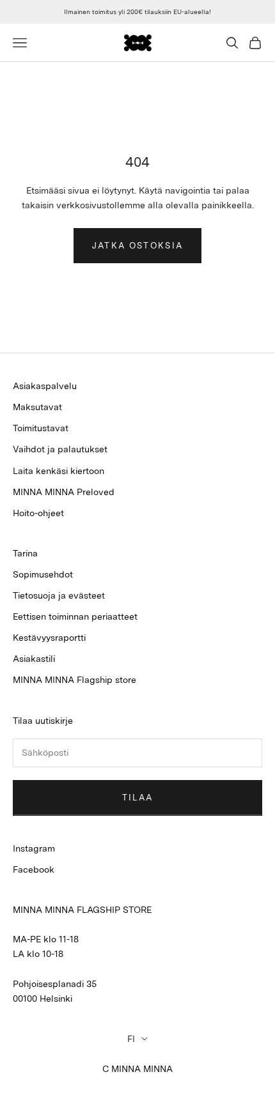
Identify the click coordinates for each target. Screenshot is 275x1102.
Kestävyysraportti (49, 637)
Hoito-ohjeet (38, 513)
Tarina (25, 553)
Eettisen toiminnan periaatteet (75, 616)
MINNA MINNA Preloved (63, 492)
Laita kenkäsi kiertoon (58, 471)
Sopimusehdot (43, 574)
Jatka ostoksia (138, 245)
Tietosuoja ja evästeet (59, 595)
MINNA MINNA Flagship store (74, 680)
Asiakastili (34, 659)
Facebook (33, 869)
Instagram (34, 848)
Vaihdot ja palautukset (60, 449)
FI (131, 1039)
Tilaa (137, 797)
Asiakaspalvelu (45, 386)
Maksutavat (37, 407)
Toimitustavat (40, 428)
